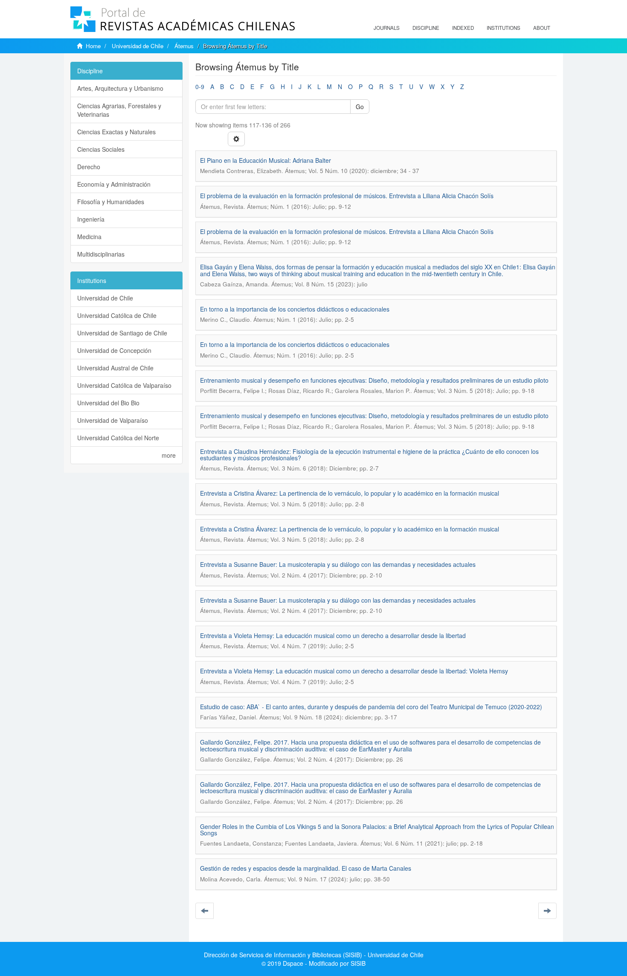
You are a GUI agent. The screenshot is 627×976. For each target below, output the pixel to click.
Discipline (425, 27)
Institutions (503, 27)
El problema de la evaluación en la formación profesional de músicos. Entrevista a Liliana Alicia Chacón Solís (346, 195)
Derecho (88, 166)
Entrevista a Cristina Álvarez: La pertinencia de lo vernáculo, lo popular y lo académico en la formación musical (349, 493)
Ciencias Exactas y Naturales (116, 131)
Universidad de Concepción (114, 350)
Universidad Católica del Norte (118, 437)
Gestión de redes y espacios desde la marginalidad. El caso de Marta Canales (305, 868)
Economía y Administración (114, 184)
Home (93, 46)
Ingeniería (90, 219)
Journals (387, 27)
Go (360, 106)
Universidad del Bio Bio (108, 402)
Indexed (463, 27)
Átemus (184, 46)
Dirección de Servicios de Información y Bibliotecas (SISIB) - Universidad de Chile (314, 954)
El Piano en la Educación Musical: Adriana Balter (265, 160)
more (169, 455)
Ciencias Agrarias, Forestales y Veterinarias (119, 109)
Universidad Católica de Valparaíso (124, 385)
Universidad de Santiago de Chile (122, 333)
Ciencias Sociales (101, 149)
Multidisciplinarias (101, 254)
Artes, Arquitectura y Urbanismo (120, 88)
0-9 (199, 86)
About (541, 27)
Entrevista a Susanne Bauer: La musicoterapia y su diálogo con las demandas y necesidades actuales (338, 564)
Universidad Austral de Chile (115, 368)
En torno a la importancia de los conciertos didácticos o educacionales (294, 309)
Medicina (89, 236)
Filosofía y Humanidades (110, 201)
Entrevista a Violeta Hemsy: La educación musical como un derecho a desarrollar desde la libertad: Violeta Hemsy (354, 671)
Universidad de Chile (137, 46)
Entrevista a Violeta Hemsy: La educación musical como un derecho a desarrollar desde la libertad (333, 635)
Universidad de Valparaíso (112, 420)
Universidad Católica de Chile (117, 315)
